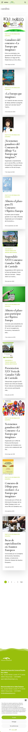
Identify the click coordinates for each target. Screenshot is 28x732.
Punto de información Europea (12, 34)
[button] (25, 700)
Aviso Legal (14, 729)
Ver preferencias (14, 726)
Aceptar (14, 717)
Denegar (14, 721)
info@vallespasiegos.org (8, 693)
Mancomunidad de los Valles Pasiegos (12, 686)
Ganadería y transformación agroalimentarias (11, 250)
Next (21, 582)
